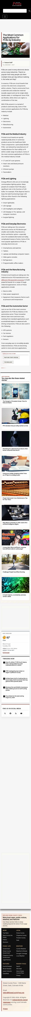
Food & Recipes (7, 966)
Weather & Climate (21, 951)
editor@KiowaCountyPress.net (13, 993)
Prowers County (20, 938)
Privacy (18, 975)
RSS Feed (19, 969)
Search (18, 966)
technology (8, 362)
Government (6, 949)
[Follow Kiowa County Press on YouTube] (21, 713)
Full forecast (6, 652)
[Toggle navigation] (4, 16)
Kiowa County (20, 933)
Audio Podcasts (7, 971)
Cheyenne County (21, 935)
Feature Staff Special (11, 357)
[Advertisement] (15, 784)
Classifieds (6, 973)
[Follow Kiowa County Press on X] (5, 713)
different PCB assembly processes (12, 280)
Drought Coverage (21, 953)
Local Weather (20, 956)
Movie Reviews (7, 969)
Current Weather (21, 949)
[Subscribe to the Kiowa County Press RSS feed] (16, 713)
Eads (17, 940)
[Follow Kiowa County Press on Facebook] (10, 713)
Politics (5, 940)
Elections (5, 942)
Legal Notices (7, 960)
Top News (6, 933)
